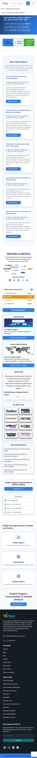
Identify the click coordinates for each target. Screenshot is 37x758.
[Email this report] (27, 280)
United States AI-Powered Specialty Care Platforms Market (15, 465)
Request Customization (18, 338)
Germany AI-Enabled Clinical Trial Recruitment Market (17, 450)
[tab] (8, 42)
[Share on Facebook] (18, 280)
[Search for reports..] (28, 3)
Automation (6, 697)
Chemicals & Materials (9, 714)
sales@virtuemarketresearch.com (15, 636)
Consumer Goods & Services (11, 704)
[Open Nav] (32, 3)
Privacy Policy (7, 662)
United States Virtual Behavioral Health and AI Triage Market (17, 460)
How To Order (7, 669)
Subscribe (18, 740)
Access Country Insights (18, 365)
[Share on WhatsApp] (23, 280)
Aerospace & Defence (9, 710)
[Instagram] (13, 747)
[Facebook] (17, 747)
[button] (6, 386)
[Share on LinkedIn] (10, 280)
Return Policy (6, 666)
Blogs (4, 652)
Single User (9, 296)
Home (2, 9)
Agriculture (6, 707)
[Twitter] (9, 747)
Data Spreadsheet (11, 293)
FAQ (4, 655)
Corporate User (10, 303)
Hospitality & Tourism (9, 717)
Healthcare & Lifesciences (13, 9)
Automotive (6, 694)
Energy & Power (7, 700)
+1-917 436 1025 (10, 640)
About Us (5, 649)
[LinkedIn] (4, 747)
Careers (5, 659)
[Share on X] (14, 280)
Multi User (9, 300)
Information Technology (10, 690)
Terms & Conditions (8, 672)
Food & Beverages (8, 680)
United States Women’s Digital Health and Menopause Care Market (15, 455)
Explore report (13, 101)
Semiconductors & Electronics (11, 687)
